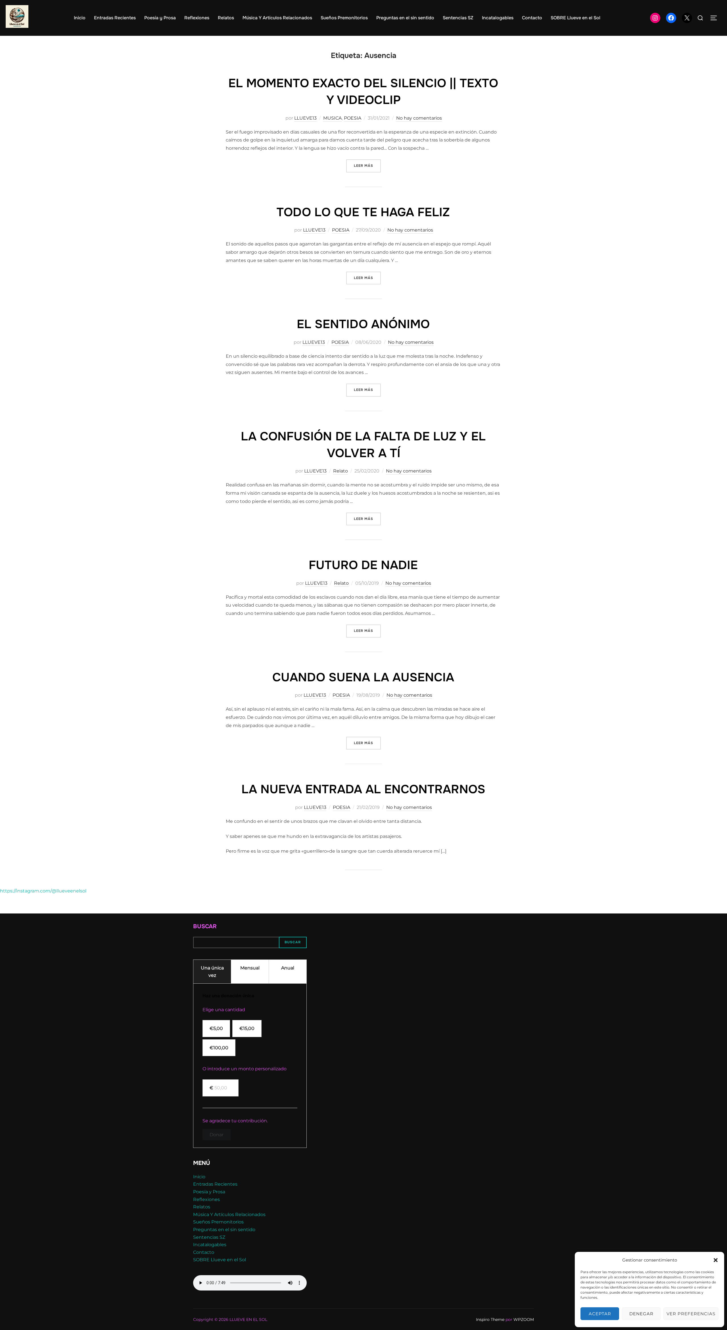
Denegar (641, 1313)
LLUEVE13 (305, 118)
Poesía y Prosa (160, 18)
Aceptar (600, 1313)
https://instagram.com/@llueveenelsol (43, 891)
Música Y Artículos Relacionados (277, 18)
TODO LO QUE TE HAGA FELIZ (363, 212)
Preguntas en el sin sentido (405, 18)
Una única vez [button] (212, 971)
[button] (715, 1260)
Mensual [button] (250, 968)
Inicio (79, 18)
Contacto (532, 18)
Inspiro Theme (490, 1319)
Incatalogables (497, 18)
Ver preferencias (691, 1313)
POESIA (352, 118)
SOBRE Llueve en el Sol (575, 18)
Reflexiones (196, 18)
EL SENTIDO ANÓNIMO (363, 324)
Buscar (205, 926)
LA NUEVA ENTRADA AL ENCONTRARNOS (363, 789)
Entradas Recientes (115, 18)
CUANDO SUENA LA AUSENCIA (363, 677)
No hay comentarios (419, 118)
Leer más (367, 165)
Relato (340, 471)
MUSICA (332, 118)
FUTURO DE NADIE (363, 565)
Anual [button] (287, 968)
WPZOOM (523, 1319)
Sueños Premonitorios (344, 18)
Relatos (226, 18)
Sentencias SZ (458, 18)
